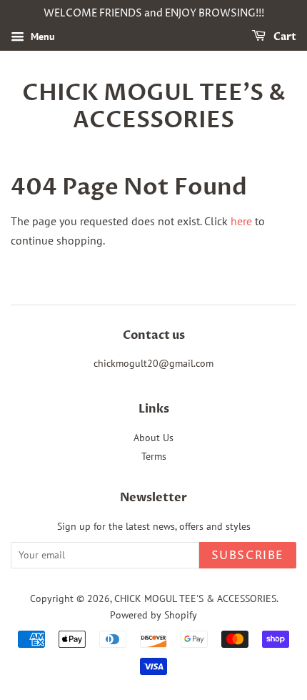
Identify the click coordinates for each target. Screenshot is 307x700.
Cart (283, 37)
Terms (153, 456)
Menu (41, 36)
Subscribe (247, 555)
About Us (153, 437)
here (241, 221)
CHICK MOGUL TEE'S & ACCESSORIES (154, 106)
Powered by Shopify (153, 614)
